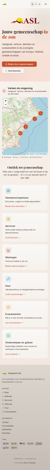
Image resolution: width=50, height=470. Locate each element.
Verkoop (8, 404)
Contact (5, 422)
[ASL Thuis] (4, 4)
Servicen (8, 400)
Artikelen (8, 396)
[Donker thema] (39, 4)
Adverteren (7, 429)
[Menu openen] (45, 4)
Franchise (6, 433)
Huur (7, 408)
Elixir (26, 463)
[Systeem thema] (32, 4)
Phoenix (32, 463)
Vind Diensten (14, 71)
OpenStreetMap (41, 154)
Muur (7, 392)
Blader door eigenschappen (20, 64)
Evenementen (10, 412)
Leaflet (30, 154)
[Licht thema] (36, 4)
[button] (40, 113)
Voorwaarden (8, 426)
